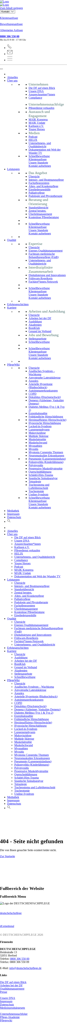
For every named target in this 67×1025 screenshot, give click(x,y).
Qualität (11, 240)
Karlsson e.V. (36, 126)
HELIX (33, 139)
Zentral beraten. (37, 210)
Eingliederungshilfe (40, 189)
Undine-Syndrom (38, 494)
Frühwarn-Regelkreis (41, 278)
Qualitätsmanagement (12, 988)
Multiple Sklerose (38, 436)
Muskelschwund (38, 442)
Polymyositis (36, 465)
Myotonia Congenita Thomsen (46, 452)
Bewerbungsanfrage (11, 24)
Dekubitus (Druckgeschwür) (45, 397)
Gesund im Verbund (40, 331)
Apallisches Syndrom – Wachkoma (34, 686)
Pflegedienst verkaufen (41, 107)
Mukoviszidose (37, 432)
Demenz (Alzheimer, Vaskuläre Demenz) (37, 709)
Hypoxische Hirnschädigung (45, 423)
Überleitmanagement (40, 214)
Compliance (35, 97)
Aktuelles (12, 77)
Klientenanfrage (9, 17)
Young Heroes (37, 129)
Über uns (12, 80)
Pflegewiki (6, 1020)
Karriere (11, 307)
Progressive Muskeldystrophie (46, 468)
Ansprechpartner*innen (42, 94)
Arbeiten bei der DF (40, 318)
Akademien (35, 324)
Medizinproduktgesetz (12, 1007)
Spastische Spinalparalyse (43, 478)
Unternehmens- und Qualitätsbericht (40, 145)
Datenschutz (14, 517)
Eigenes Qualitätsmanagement (46, 250)
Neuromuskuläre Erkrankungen (46, 455)
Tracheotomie (36, 491)
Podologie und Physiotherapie (45, 195)
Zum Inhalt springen (11, 8)
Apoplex (33, 380)
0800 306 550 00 (9, 36)
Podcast (33, 136)
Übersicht (34, 176)
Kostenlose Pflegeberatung (44, 217)
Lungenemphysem (39, 429)
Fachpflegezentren (39, 183)
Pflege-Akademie (10, 1017)
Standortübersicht (38, 207)
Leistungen (13, 169)
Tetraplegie (35, 481)
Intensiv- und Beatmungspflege (46, 179)
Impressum (13, 513)
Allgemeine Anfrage (11, 30)
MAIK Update (37, 122)
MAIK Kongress (38, 119)
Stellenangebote (37, 338)
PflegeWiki (13, 364)
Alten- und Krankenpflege (43, 186)
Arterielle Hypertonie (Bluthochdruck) (41, 386)
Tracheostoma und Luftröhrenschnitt (39, 486)
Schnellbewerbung (39, 156)
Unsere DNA (36, 91)
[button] (9, 521)
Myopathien (35, 445)
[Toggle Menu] (1, 68)
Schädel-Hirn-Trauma (41, 475)
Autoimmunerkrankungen (43, 390)
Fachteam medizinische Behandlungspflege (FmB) (44, 255)
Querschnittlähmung (40, 471)
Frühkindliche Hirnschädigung (46, 416)
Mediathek (13, 510)
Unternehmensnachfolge (14, 1013)
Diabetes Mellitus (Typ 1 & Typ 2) (33, 712)
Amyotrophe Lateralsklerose (45, 377)
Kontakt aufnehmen (40, 165)
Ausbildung (35, 321)
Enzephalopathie (38, 413)
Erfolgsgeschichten (18, 304)
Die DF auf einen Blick (42, 87)
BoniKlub (34, 328)
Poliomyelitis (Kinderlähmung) (46, 462)
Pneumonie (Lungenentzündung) (47, 458)
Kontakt (5, 11)
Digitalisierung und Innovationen (47, 275)
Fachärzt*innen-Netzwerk (43, 281)
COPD (32, 393)
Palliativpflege (37, 192)
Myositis (33, 449)
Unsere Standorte (38, 162)
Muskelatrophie (37, 439)
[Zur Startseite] (33, 3)
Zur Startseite (7, 856)
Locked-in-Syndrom (40, 426)
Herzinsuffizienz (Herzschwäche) (47, 419)
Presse (3, 991)
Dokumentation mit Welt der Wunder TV (37, 576)
